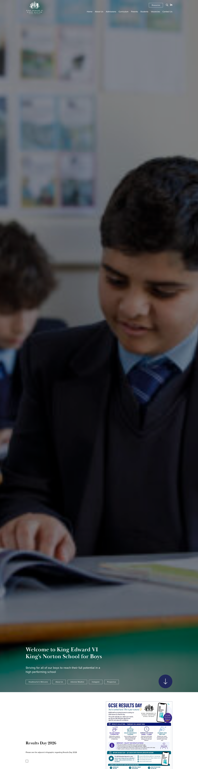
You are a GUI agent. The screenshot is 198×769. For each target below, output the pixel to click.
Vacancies (155, 11)
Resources (156, 5)
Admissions (111, 11)
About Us (99, 11)
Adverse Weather (77, 682)
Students (144, 11)
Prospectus (111, 682)
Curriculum (123, 11)
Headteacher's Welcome (38, 682)
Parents (134, 11)
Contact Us (167, 11)
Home (89, 11)
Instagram (96, 682)
